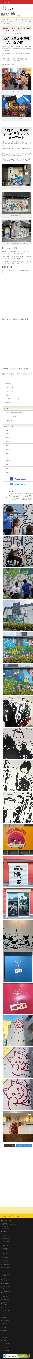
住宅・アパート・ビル (6, 1279)
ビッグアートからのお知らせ (14, 33)
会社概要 (5, 1330)
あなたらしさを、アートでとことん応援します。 (24, 374)
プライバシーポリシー (8, 1216)
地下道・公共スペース (6, 1274)
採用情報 (5, 1337)
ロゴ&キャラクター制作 (6, 1249)
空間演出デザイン (6, 1253)
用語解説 (5, 1324)
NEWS (4, 1340)
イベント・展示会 (6, 1287)
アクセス (5, 1215)
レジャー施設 (6, 1283)
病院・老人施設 (6, 1267)
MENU (7, 2)
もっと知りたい (6, 1310)
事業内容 (5, 1232)
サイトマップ (20, 1216)
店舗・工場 (5, 1261)
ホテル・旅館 (6, 1271)
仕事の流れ (5, 1347)
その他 (4, 1307)
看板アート (5, 1245)
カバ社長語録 (6, 1344)
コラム (4, 1314)
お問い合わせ (14, 1215)
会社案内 (5, 1327)
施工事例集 (5, 1257)
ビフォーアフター (6, 1292)
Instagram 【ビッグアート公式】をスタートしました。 (8, 374)
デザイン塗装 (6, 1238)
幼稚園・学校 (6, 1264)
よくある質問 (6, 1320)
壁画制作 (5, 1235)
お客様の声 (5, 1317)
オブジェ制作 (6, 1242)
